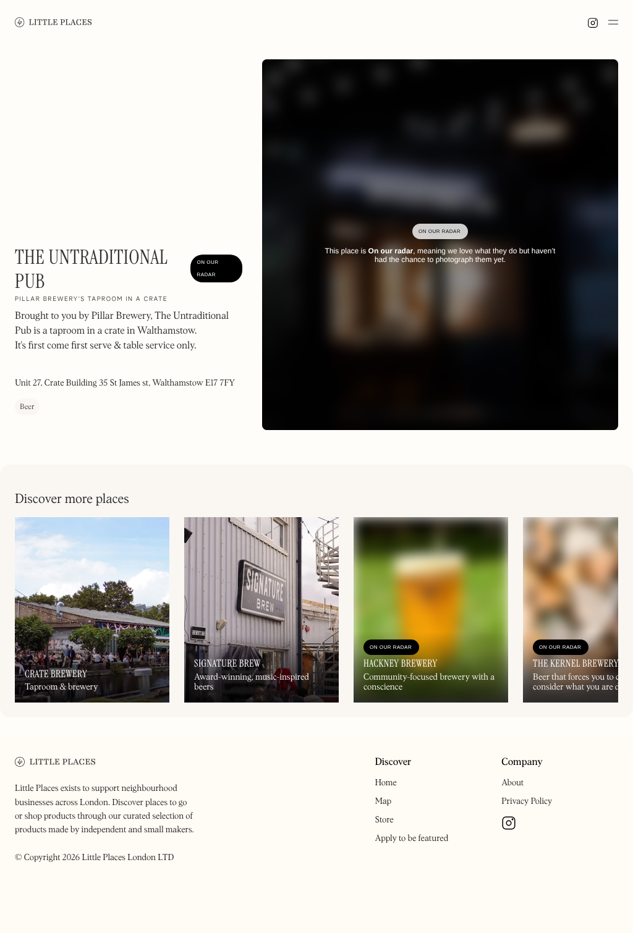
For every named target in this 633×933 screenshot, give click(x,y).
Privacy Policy (526, 801)
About (512, 783)
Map (383, 801)
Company (522, 762)
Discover (393, 762)
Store (384, 820)
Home (385, 783)
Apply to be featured (411, 838)
